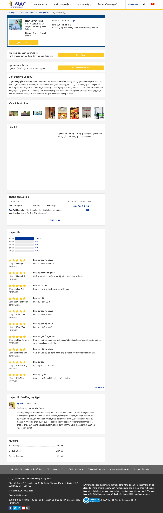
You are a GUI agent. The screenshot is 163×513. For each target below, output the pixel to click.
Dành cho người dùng (56, 469)
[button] (144, 4)
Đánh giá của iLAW (141, 469)
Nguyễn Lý (21, 403)
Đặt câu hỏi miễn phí (80, 68)
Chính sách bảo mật (96, 469)
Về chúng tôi (16, 469)
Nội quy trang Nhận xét (119, 469)
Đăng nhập (133, 4)
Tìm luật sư (80, 55)
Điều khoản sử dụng (34, 469)
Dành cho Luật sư (76, 469)
